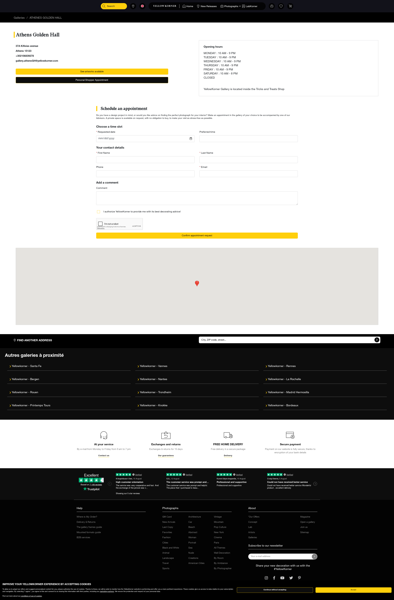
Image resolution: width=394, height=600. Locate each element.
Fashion (166, 538)
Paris (216, 543)
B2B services (83, 538)
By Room (219, 558)
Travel (165, 563)
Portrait (192, 543)
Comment (101, 188)
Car (190, 522)
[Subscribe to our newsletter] (314, 556)
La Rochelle (293, 379)
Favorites (167, 532)
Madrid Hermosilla (297, 392)
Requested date (106, 132)
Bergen (34, 379)
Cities (165, 543)
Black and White (170, 548)
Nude (191, 553)
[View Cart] (290, 6)
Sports (165, 568)
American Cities (196, 563)
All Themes (219, 548)
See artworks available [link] (92, 72)
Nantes (162, 379)
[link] (166, 6)
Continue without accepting (274, 590)
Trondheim (164, 392)
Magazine (305, 517)
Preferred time (207, 132)
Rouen (34, 392)
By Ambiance (221, 563)
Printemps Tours (40, 405)
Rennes (291, 366)
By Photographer (223, 568)
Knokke (162, 405)
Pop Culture (220, 527)
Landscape (168, 558)
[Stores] (133, 6)
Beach (191, 527)
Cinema (218, 538)
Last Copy (167, 527)
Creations (193, 558)
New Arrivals (168, 522)
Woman (192, 538)
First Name (103, 153)
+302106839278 (25, 56)
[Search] (104, 6)
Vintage (218, 517)
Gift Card (167, 517)
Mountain (218, 522)
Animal (165, 553)
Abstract (192, 532)
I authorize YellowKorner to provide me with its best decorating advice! (142, 212)
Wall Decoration (222, 553)
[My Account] (272, 6)
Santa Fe (35, 366)
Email (203, 167)
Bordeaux (292, 405)
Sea (190, 548)
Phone (99, 167)
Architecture (194, 517)
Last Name (206, 153)
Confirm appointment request (197, 236)
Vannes (162, 366)
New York (219, 532)
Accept (353, 590)
